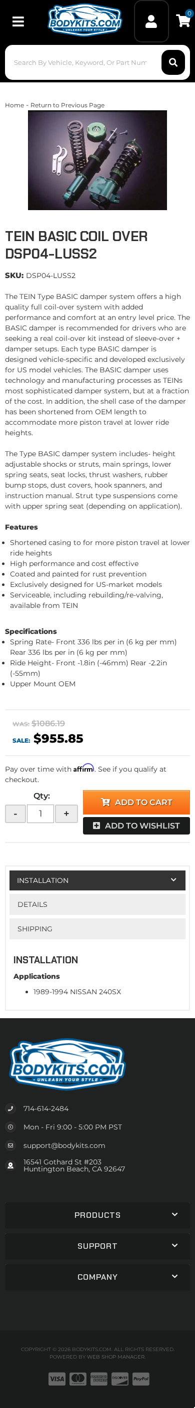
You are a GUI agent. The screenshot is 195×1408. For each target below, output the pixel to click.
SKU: (14, 275)
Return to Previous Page (67, 105)
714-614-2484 (46, 1108)
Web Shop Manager (115, 1357)
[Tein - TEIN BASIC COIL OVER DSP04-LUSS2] (97, 160)
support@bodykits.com (65, 1145)
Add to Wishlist (142, 826)
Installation (42, 880)
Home (14, 105)
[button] (97, 62)
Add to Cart (143, 802)
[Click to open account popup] (152, 21)
